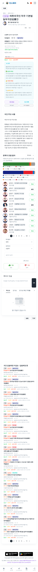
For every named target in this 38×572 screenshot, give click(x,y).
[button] (31, 3)
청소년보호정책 (26, 562)
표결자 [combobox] (8, 248)
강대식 (11, 183)
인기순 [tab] (15, 290)
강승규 (11, 209)
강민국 (11, 199)
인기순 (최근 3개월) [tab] (25, 290)
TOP (33, 318)
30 (27, 236)
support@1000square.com (26, 560)
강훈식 (11, 219)
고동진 (11, 225)
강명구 (11, 193)
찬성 (32, 184)
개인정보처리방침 (16, 562)
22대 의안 (11, 13)
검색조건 (8, 246)
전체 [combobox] (7, 242)
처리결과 (8, 239)
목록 (4, 8)
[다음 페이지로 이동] (29, 236)
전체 (4, 13)
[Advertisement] (19, 341)
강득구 (11, 188)
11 (26, 541)
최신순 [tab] (8, 290)
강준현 (11, 214)
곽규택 (11, 230)
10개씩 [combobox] (29, 155)
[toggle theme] (28, 3)
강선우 (11, 204)
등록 (34, 282)
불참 (32, 189)
